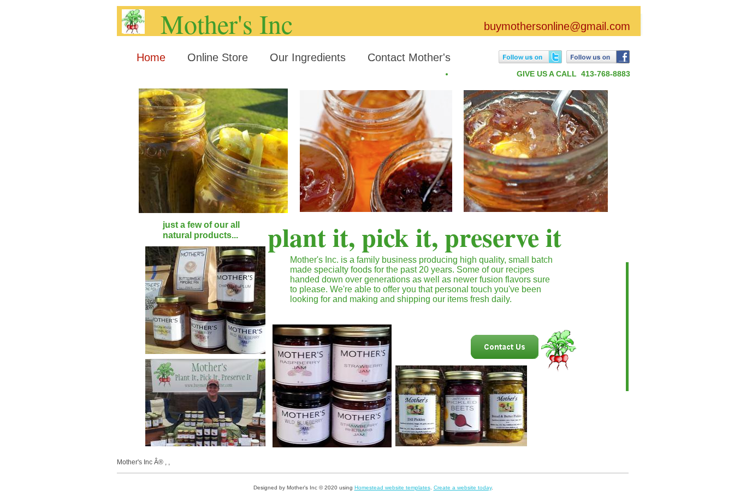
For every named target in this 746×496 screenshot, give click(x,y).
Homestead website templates (392, 488)
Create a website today (463, 488)
